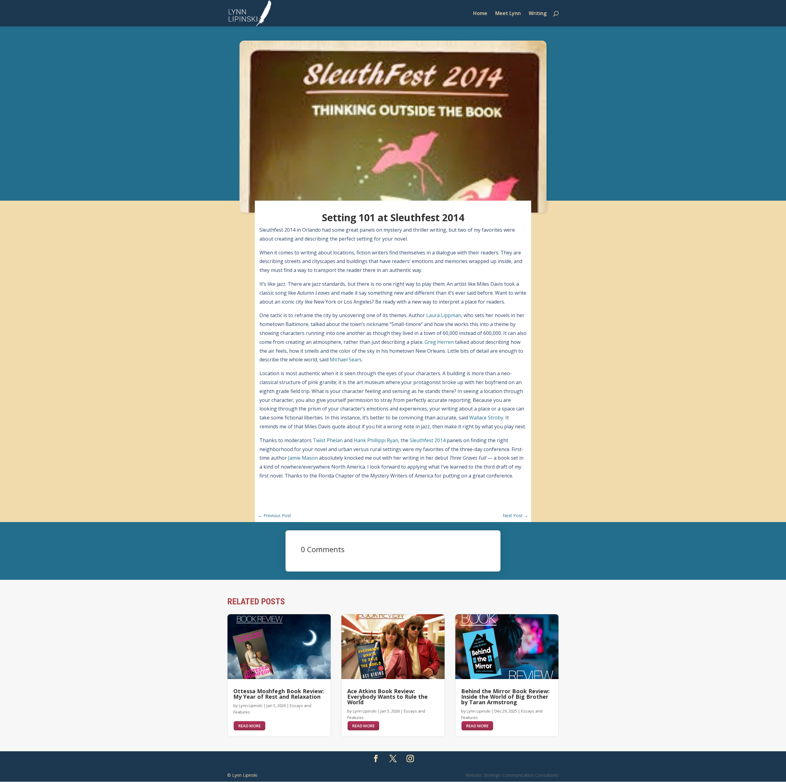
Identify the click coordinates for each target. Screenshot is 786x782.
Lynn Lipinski (251, 705)
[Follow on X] (393, 758)
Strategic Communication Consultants (521, 775)
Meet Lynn (508, 14)
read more (249, 726)
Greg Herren (439, 342)
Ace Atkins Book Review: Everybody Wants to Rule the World (387, 696)
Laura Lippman (443, 315)
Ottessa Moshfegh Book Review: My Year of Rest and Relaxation (278, 693)
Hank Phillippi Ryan (376, 440)
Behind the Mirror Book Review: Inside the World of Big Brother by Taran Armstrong (505, 696)
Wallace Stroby (486, 417)
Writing (538, 14)
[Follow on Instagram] (410, 758)
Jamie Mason (303, 457)
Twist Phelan (328, 440)
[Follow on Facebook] (375, 758)
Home (480, 14)
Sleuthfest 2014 (428, 440)
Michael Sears (346, 359)
